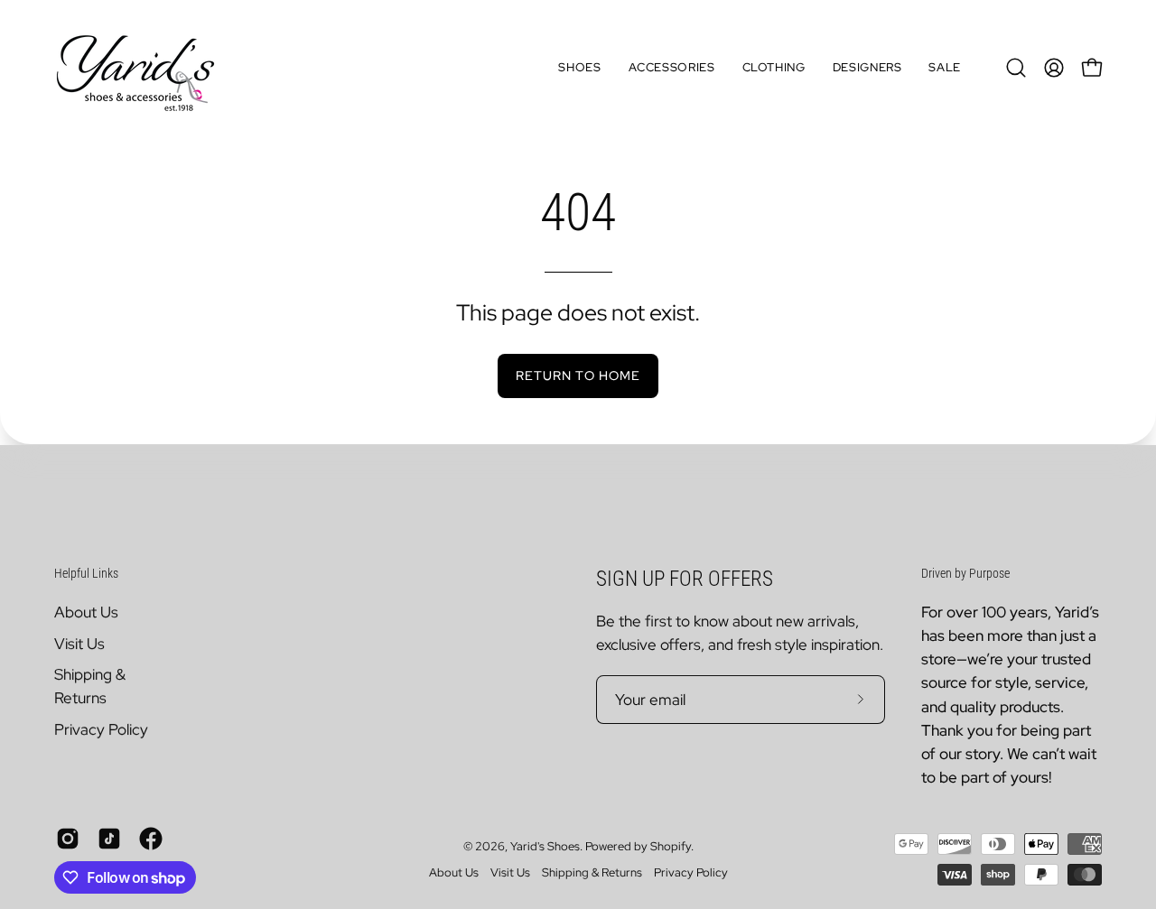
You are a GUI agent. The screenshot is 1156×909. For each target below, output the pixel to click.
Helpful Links (86, 573)
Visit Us (79, 643)
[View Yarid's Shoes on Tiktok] (109, 839)
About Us (86, 612)
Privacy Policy (101, 729)
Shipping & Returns (592, 873)
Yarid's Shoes (545, 846)
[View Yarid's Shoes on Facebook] (150, 839)
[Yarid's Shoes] (135, 68)
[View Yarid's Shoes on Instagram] (67, 839)
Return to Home (578, 375)
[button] (579, 67)
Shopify (670, 846)
